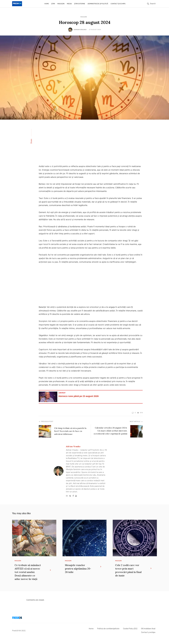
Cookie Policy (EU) (130, 629)
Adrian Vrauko (80, 29)
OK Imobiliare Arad (148, 629)
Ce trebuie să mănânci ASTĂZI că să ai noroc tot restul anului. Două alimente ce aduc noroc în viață (28, 572)
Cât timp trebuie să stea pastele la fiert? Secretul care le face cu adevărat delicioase (70, 431)
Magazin (60, 4)
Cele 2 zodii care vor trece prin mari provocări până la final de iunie (128, 570)
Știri (53, 4)
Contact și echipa (118, 4)
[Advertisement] (91, 143)
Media (69, 4)
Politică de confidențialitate (108, 629)
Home (46, 4)
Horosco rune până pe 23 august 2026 (79, 396)
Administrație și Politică (98, 4)
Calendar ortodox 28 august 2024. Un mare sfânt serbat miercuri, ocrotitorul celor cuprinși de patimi (110, 430)
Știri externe (79, 4)
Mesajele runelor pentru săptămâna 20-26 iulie (78, 569)
